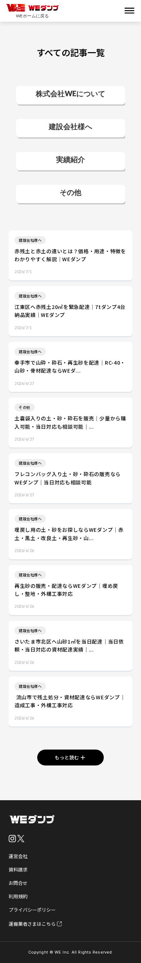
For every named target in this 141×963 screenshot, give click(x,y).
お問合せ (18, 883)
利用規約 (18, 896)
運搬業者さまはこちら (32, 923)
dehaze (129, 11)
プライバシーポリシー (32, 909)
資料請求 (18, 869)
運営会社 (18, 856)
